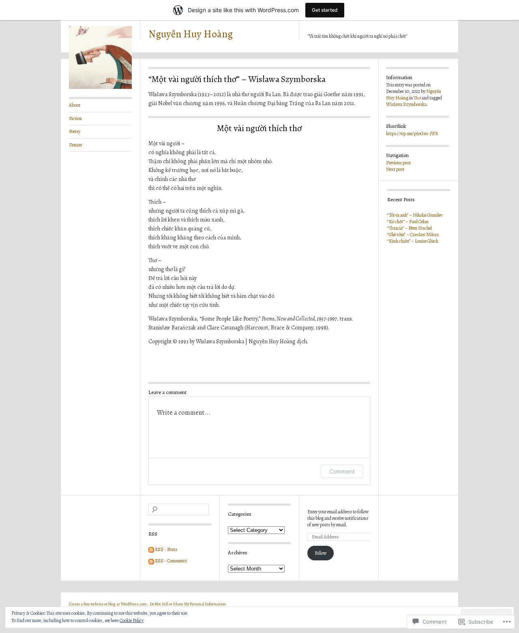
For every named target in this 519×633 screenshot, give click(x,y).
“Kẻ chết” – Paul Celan (408, 221)
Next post (395, 169)
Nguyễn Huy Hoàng (190, 34)
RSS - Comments (171, 561)
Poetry (74, 131)
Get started (325, 10)
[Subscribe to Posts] (151, 549)
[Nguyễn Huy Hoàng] (100, 87)
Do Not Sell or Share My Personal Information (188, 604)
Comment (342, 471)
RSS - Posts (166, 549)
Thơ (417, 98)
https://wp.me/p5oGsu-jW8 (412, 133)
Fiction (75, 118)
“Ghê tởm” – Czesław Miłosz (413, 234)
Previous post (398, 162)
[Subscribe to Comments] (151, 561)
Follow (320, 553)
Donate (75, 145)
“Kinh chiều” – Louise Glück (412, 241)
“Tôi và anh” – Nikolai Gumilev (414, 215)
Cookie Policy (132, 620)
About (74, 105)
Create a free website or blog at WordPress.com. (108, 604)
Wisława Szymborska (406, 104)
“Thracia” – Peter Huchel (409, 228)
